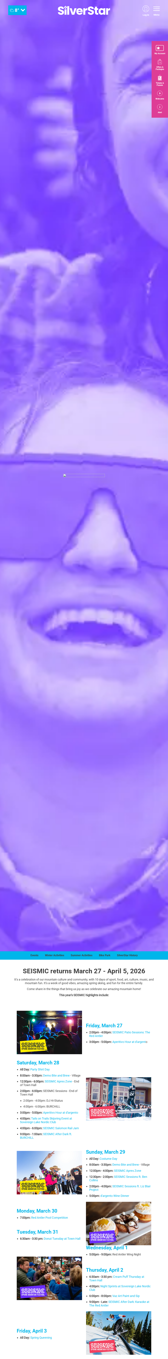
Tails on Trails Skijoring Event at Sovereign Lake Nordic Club (46, 1120)
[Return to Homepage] (84, 10)
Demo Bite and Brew (56, 1075)
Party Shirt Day (40, 1069)
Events (34, 955)
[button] (159, 50)
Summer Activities (81, 955)
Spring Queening (41, 1337)
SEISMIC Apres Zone (127, 1170)
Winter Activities (54, 955)
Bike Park (104, 955)
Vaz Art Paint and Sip (126, 1296)
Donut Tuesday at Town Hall (62, 1238)
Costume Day (108, 1158)
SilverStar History (127, 955)
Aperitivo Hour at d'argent (129, 1042)
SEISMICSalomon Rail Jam (61, 1128)
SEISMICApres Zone (58, 1081)
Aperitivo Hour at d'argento (60, 1112)
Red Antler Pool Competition (49, 1217)
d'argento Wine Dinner (114, 1195)
